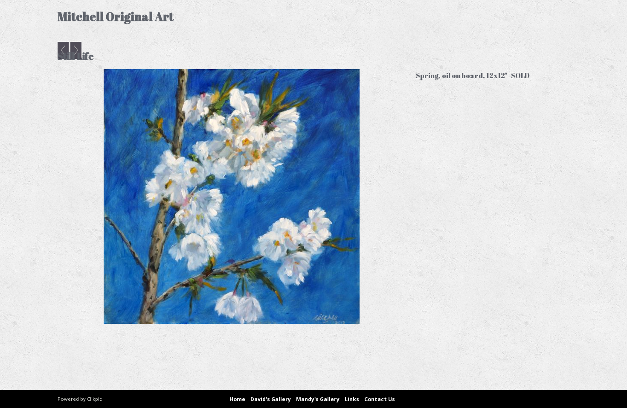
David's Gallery (270, 399)
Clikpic (94, 399)
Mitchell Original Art (116, 16)
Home (237, 399)
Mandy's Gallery (318, 399)
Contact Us (379, 399)
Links (352, 399)
